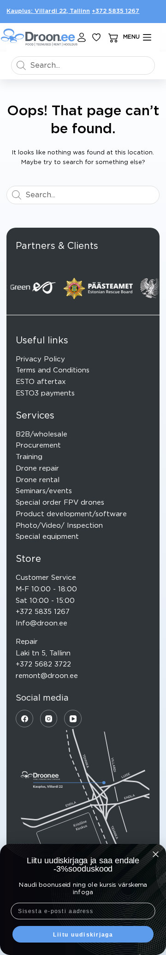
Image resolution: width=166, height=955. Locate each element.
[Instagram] (49, 718)
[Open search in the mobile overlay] (82, 65)
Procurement (38, 445)
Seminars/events (44, 491)
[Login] (82, 37)
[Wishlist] (96, 37)
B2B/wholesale (41, 434)
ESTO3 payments (45, 393)
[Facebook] (24, 718)
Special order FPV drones (60, 502)
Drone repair (37, 468)
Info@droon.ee (41, 623)
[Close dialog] (155, 854)
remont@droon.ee (47, 675)
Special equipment (47, 536)
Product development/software (71, 514)
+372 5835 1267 (115, 11)
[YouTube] (73, 718)
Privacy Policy (40, 359)
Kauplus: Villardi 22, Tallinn (48, 11)
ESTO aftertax (41, 381)
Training (29, 457)
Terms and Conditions (52, 370)
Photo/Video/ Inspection (59, 525)
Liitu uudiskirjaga (83, 934)
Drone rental (37, 480)
